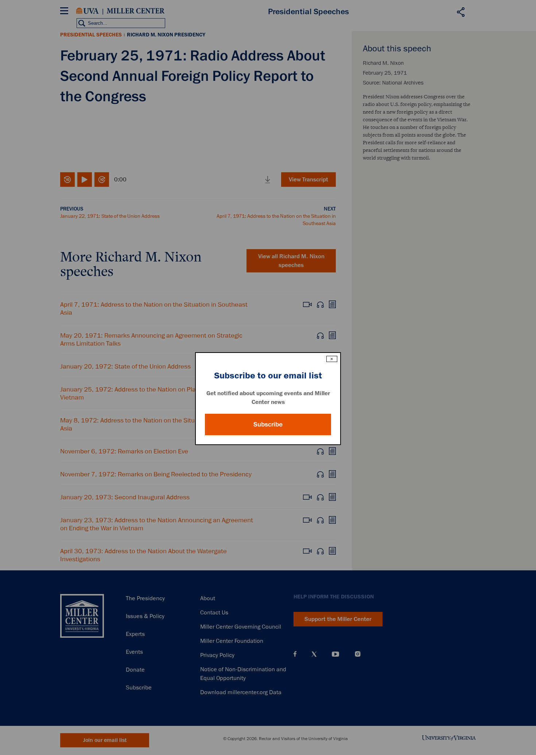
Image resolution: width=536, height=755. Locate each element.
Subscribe (268, 424)
